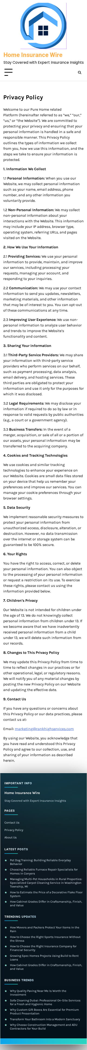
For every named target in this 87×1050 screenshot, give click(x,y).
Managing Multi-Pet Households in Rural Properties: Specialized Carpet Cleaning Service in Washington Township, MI (46, 882)
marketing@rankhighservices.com (44, 729)
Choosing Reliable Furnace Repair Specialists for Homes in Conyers (44, 871)
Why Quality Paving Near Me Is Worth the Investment (38, 992)
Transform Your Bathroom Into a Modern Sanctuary (45, 1019)
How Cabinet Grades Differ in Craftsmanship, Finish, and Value (46, 903)
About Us (10, 837)
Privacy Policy (13, 830)
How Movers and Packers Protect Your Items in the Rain (44, 929)
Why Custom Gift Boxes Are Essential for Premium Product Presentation (44, 1011)
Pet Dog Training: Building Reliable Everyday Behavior (40, 862)
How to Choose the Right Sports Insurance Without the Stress (45, 938)
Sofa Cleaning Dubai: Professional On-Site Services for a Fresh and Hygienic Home (45, 1002)
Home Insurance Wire (32, 54)
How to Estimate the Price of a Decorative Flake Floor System (46, 894)
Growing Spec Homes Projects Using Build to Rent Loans (44, 957)
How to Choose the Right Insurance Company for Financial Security (43, 948)
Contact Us (11, 822)
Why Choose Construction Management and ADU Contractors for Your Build (43, 1026)
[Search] (79, 72)
